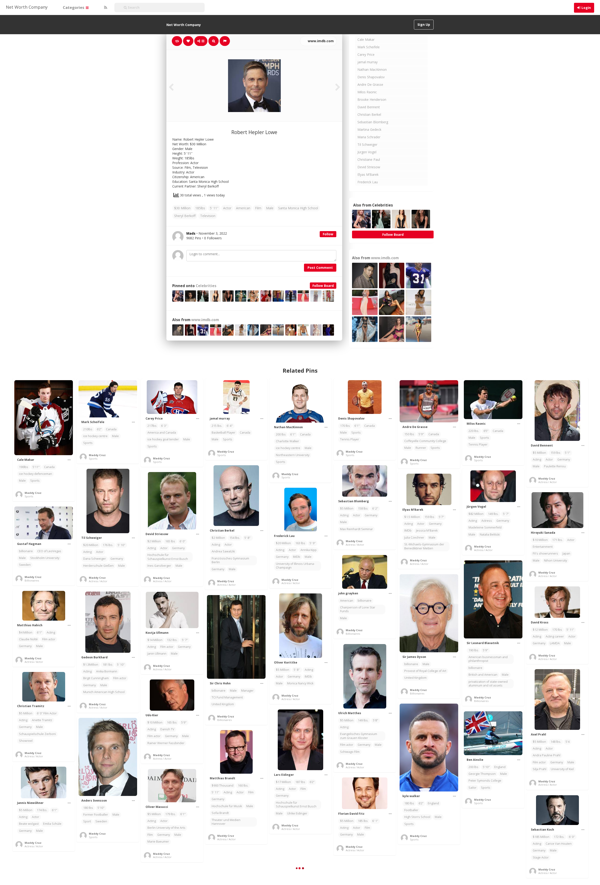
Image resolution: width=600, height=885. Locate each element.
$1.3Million (90, 665)
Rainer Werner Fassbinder (165, 743)
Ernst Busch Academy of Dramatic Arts (485, 877)
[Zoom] (213, 41)
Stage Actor (541, 857)
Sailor (472, 788)
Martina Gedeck (369, 129)
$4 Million (25, 632)
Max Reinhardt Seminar (356, 529)
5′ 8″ (247, 538)
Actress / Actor (547, 482)
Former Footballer (95, 815)
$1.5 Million (412, 517)
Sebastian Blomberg (372, 122)
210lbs (87, 429)
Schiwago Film (350, 752)
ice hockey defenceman (35, 474)
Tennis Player (349, 439)
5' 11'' (214, 208)
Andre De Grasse (370, 84)
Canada (49, 467)
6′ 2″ (375, 508)
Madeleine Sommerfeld (485, 527)
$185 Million (541, 837)
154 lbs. (234, 538)
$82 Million (476, 514)
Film (258, 208)
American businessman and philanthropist (488, 659)
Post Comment (320, 267)
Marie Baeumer (158, 842)
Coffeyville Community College (425, 441)
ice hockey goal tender (163, 439)
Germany (563, 459)
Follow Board (323, 285)
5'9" (421, 434)
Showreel (26, 741)
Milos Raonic (367, 92)
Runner (421, 448)
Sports (35, 481)
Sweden (25, 565)
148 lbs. (556, 742)
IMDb (408, 530)
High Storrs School (417, 817)
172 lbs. (559, 837)
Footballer (411, 810)
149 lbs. (493, 514)
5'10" (486, 767)
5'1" (567, 453)
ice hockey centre (95, 436)
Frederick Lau (367, 182)
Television (207, 216)
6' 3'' (164, 426)
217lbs (152, 426)
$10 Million (540, 540)
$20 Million (90, 545)
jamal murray (367, 62)
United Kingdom (415, 678)
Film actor (48, 639)
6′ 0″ (182, 541)
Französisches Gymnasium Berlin (230, 560)
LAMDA (555, 643)
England (433, 803)
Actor (227, 208)
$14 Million (154, 640)
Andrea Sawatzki (223, 551)
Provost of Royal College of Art (425, 671)
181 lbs (107, 665)
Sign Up (423, 24)
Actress (486, 521)
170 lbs (345, 426)
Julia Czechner (414, 538)
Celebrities (206, 285)
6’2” (99, 429)
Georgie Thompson (482, 774)
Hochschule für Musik (227, 806)
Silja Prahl (539, 769)
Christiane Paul (368, 159)
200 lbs (281, 434)
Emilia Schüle (52, 824)
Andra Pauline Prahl (546, 755)
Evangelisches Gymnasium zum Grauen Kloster (358, 736)
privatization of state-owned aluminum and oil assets (488, 683)
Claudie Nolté (28, 639)
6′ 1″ (375, 821)
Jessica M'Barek (427, 530)
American (243, 208)
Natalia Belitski (490, 534)
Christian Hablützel (482, 868)
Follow (328, 234)
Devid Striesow (368, 167)
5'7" (441, 517)
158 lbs (363, 508)
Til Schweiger (367, 144)
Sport (87, 821)
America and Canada (161, 433)
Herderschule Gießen (98, 566)
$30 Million (182, 208)
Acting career (555, 636)
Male (270, 208)
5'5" (504, 855)
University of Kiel (562, 769)
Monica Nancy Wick (300, 683)
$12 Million (540, 630)
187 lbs (300, 782)
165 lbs (170, 541)
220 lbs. (474, 431)
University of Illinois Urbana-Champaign (295, 566)
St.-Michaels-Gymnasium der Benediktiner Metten (424, 546)
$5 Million (539, 453)
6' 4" (230, 426)
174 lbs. (42, 810)
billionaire (26, 551)
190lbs (23, 467)
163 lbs (300, 543)
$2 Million (218, 538)
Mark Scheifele (368, 47)
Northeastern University (292, 455)
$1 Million (475, 855)
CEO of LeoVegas (49, 551)
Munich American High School (104, 692)
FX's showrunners (545, 553)
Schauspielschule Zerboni (37, 734)
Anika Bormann (106, 671)
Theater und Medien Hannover (226, 822)
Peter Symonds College (485, 781)
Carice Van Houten (559, 844)
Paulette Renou (555, 466)
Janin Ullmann (156, 654)
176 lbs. (108, 545)
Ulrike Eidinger (297, 813)
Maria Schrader (368, 137)
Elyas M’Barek (368, 174)
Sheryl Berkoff (184, 216)
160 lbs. (243, 786)
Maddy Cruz (33, 493)
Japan (566, 553)
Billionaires (32, 580)
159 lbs (555, 453)
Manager (247, 691)
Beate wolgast (29, 824)
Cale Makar (366, 39)
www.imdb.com (320, 41)
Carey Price (366, 54)
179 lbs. (170, 814)
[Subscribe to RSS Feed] (105, 7)
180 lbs (409, 803)
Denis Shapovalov (371, 77)
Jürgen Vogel (366, 152)
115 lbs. (491, 855)
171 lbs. (557, 540)
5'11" (36, 467)
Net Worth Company (27, 7)
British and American (483, 675)
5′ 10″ (121, 545)
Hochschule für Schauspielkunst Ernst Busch (167, 557)
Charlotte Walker (287, 441)
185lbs (200, 208)
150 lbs (409, 434)
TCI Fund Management (227, 697)
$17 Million (283, 782)
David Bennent (368, 107)
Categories (74, 7)
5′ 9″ (312, 543)
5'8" (375, 720)
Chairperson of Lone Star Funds (357, 609)
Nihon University (555, 560)
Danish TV (167, 729)
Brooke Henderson (371, 99)
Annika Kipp (308, 550)
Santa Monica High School (298, 208)
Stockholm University (44, 558)
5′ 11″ (570, 630)
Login (586, 7)
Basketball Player (223, 433)
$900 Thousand (222, 786)
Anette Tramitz (42, 720)
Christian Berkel (369, 114)
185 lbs (363, 821)
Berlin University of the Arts (166, 828)
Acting (537, 459)
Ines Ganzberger (159, 566)
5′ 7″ (506, 514)
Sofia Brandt (220, 813)
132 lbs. (172, 640)
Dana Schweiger (94, 559)
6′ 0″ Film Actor (47, 713)
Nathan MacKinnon (372, 69)
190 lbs (473, 650)
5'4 (568, 742)
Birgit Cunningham (96, 678)
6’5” (486, 431)
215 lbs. (217, 426)
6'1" (293, 434)
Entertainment (543, 547)
